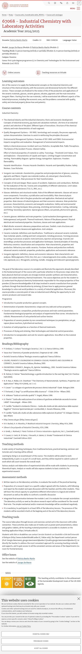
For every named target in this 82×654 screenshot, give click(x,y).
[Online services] (61, 3)
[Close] (78, 598)
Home (4, 15)
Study (11, 15)
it (79, 3)
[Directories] (55, 3)
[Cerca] (49, 3)
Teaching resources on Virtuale (54, 72)
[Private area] (67, 3)
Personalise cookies (41, 641)
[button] (55, 8)
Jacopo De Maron (15, 47)
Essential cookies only (41, 634)
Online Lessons (14, 72)
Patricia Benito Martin (18, 40)
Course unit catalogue (55, 15)
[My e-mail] (73, 3)
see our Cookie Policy (24, 626)
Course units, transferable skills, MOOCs (29, 15)
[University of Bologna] (15, 5)
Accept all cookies (41, 648)
